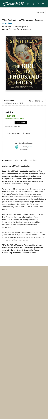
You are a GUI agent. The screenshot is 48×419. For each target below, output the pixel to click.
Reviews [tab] (34, 160)
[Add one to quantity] (13, 122)
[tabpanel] (24, 213)
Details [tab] (24, 160)
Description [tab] (7, 160)
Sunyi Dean (7, 23)
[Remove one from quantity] (6, 122)
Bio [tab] (16, 160)
